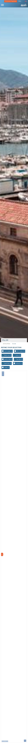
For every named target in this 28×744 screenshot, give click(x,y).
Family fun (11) (7, 355)
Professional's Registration (11, 1)
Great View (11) (7, 363)
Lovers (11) (18, 355)
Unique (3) (6, 367)
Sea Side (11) (19, 359)
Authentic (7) (18, 363)
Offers (19, 1)
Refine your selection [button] (11, 348)
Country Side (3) (8, 359)
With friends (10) (21, 351)
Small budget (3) (8, 351)
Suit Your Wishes (6, 343)
